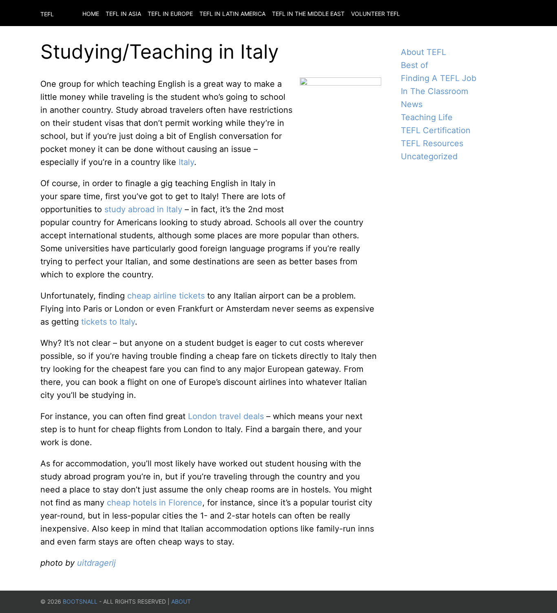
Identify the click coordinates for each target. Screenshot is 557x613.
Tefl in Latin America (232, 13)
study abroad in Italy (143, 209)
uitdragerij (96, 563)
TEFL (47, 14)
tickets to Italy (108, 322)
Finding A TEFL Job (438, 78)
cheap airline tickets (166, 296)
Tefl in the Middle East (308, 13)
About (181, 601)
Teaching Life (427, 117)
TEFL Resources (432, 143)
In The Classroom (434, 91)
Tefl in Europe (170, 13)
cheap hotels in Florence (154, 503)
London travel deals (226, 416)
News (411, 104)
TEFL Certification (436, 130)
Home (90, 13)
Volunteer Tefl (375, 13)
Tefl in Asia (123, 13)
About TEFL (423, 52)
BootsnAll (80, 601)
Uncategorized (429, 156)
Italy (186, 162)
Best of (414, 65)
